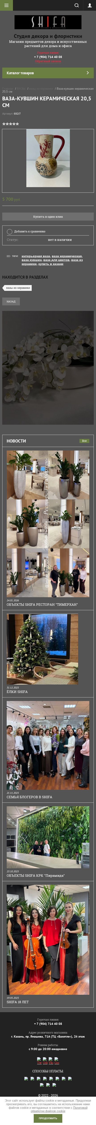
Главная (7, 88)
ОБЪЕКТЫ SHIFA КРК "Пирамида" (36, 875)
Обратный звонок (48, 61)
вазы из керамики (41, 88)
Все (84, 441)
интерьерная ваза (36, 256)
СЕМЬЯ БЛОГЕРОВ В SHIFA (29, 797)
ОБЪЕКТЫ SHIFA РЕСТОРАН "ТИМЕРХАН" (42, 604)
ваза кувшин (32, 260)
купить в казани (50, 264)
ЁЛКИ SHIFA (17, 691)
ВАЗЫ (21, 88)
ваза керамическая (67, 256)
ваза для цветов (56, 260)
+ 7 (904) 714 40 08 (48, 57)
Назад (11, 301)
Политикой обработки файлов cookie (59, 1109)
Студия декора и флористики (48, 36)
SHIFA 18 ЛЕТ (18, 1002)
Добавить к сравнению (29, 231)
